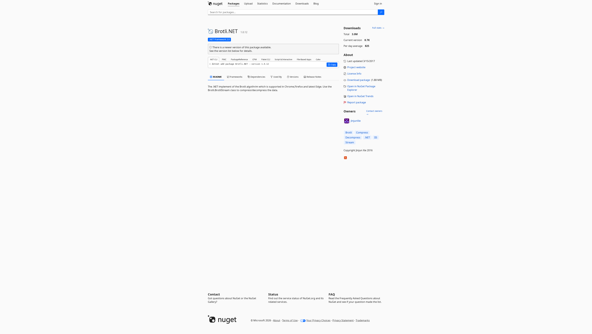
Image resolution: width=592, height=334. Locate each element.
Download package (358, 80)
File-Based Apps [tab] (304, 59)
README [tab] (217, 76)
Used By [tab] (277, 76)
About (276, 320)
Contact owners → (374, 112)
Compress (362, 132)
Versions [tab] (294, 76)
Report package (356, 102)
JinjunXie (356, 120)
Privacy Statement (343, 320)
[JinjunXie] (346, 121)
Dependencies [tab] (257, 76)
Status (273, 294)
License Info (354, 73)
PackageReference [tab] (239, 59)
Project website (356, 67)
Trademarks (363, 320)
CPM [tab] (254, 59)
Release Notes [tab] (313, 76)
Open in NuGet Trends (360, 96)
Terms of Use (290, 320)
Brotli (348, 132)
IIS (375, 137)
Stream (349, 142)
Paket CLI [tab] (265, 59)
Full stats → (378, 27)
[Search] (381, 12)
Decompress (352, 137)
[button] (332, 64)
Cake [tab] (318, 59)
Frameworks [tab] (235, 76)
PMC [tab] (224, 59)
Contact (214, 294)
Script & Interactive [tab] (283, 59)
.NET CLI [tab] (213, 59)
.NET (367, 137)
